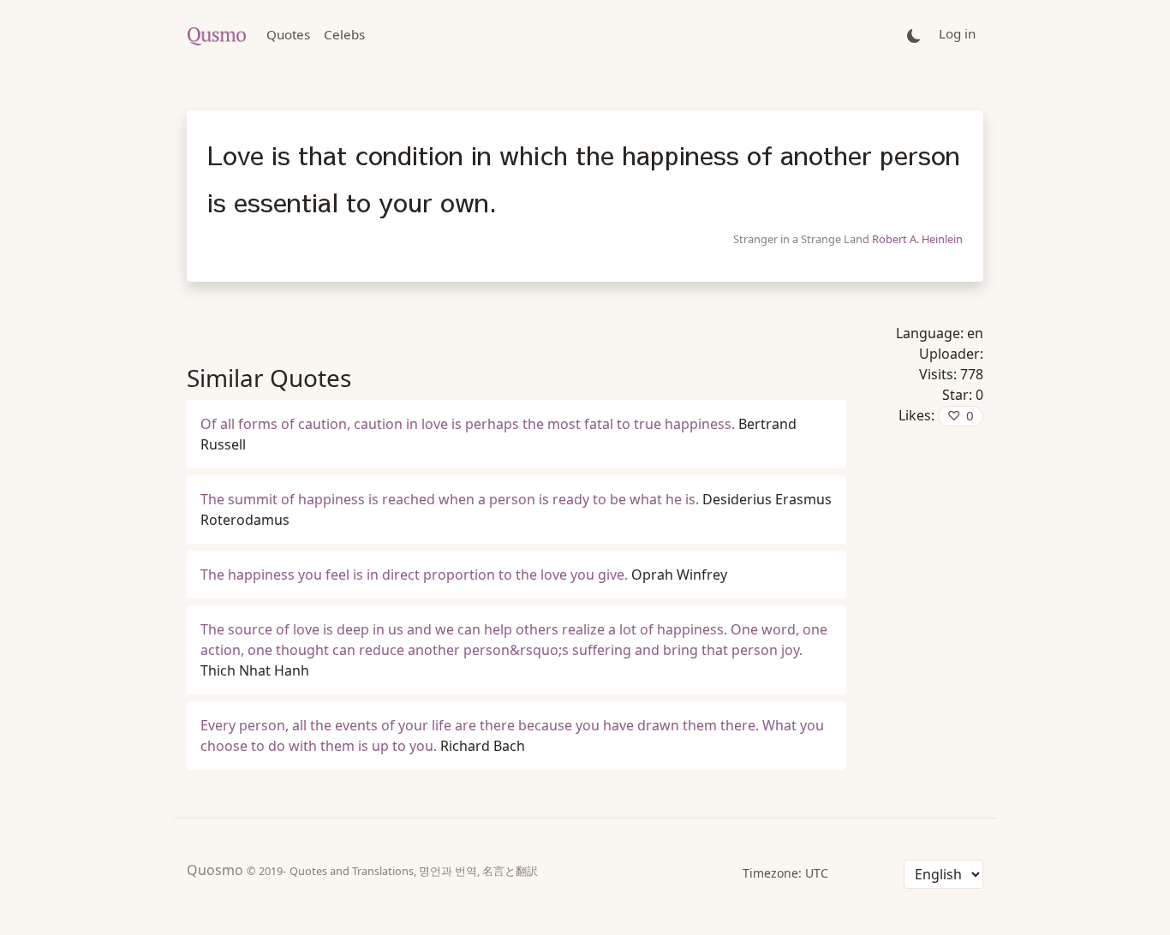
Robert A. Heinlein (917, 239)
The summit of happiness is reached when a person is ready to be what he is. (449, 499)
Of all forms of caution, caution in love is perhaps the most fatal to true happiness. (467, 423)
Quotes (288, 34)
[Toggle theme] (914, 34)
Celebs (344, 34)
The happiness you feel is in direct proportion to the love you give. (414, 574)
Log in (957, 33)
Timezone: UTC (785, 873)
